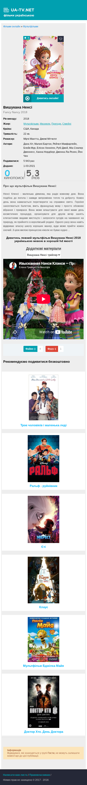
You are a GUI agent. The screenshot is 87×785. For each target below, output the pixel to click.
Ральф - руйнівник (43, 486)
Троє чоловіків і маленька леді (43, 425)
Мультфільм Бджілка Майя (43, 665)
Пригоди (56, 123)
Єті (43, 546)
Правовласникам (39, 775)
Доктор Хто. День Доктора (43, 731)
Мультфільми (31, 123)
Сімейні (66, 123)
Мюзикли (45, 123)
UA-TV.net (20, 10)
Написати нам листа (15, 775)
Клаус (43, 607)
